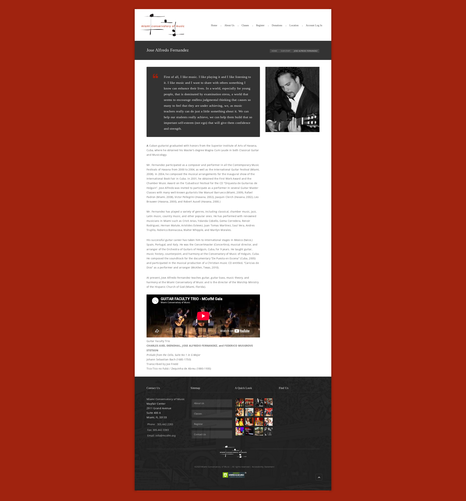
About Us (229, 25)
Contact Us (200, 434)
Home (214, 25)
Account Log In (314, 25)
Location (294, 25)
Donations (277, 25)
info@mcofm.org (165, 435)
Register (260, 25)
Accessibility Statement (263, 466)
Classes (245, 25)
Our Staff (285, 51)
